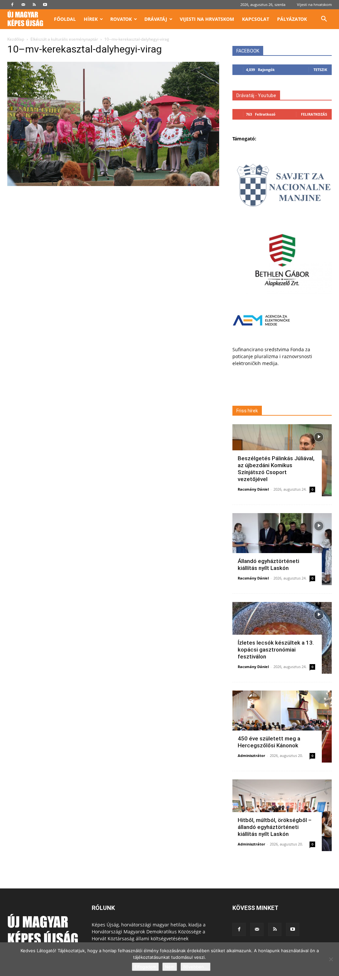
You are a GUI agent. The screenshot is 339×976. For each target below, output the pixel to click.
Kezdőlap (15, 39)
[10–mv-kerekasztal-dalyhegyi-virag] (113, 184)
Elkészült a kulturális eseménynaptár (64, 39)
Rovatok (121, 19)
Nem (169, 966)
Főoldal (65, 19)
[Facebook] (12, 4)
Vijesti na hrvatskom (314, 4)
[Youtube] (45, 4)
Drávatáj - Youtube (256, 95)
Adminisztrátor (251, 755)
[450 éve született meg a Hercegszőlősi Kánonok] (282, 727)
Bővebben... (195, 966)
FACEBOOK (247, 51)
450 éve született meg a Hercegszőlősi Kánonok (269, 742)
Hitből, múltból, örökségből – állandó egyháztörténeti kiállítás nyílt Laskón (275, 827)
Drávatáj (155, 19)
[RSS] (34, 4)
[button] (324, 20)
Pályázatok (292, 19)
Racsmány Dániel (253, 489)
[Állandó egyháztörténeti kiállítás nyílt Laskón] (282, 549)
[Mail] (23, 4)
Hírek (91, 19)
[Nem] (330, 959)
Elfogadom (145, 966)
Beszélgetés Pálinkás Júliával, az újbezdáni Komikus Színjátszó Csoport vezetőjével (276, 468)
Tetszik (320, 69)
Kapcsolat (255, 19)
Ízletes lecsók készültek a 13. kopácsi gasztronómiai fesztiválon (276, 649)
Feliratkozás (314, 114)
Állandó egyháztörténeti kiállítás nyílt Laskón (268, 564)
